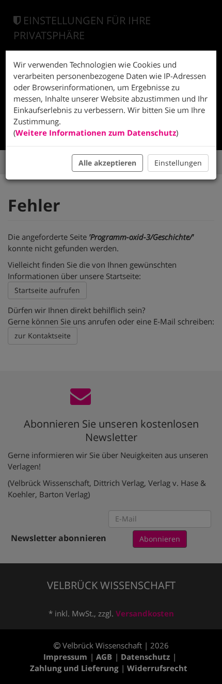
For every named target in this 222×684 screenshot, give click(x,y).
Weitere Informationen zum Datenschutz (95, 132)
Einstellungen (178, 163)
